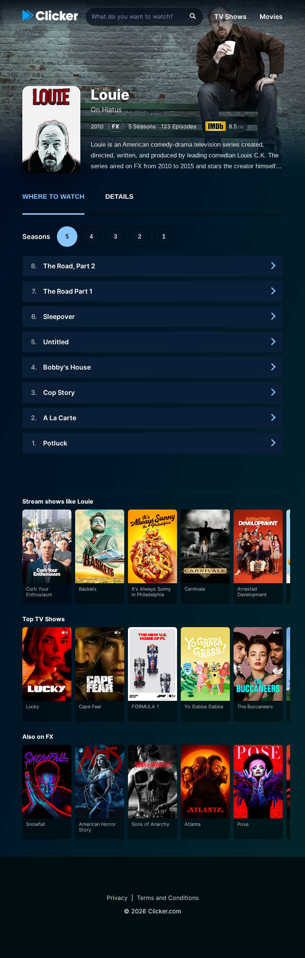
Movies (271, 16)
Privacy (117, 897)
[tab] (58, 200)
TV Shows (230, 16)
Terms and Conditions (168, 897)
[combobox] (144, 16)
